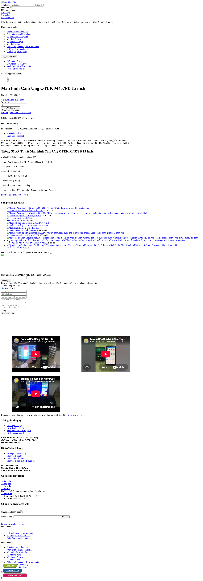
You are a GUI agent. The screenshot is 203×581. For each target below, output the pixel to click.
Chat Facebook (12, 570)
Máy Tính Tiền (7, 17)
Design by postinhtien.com (12, 524)
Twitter (13, 195)
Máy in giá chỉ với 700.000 (18, 535)
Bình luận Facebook (15, 136)
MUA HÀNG (10, 109)
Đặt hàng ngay (8, 313)
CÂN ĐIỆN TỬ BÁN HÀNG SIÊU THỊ (25, 210)
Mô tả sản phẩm (14, 133)
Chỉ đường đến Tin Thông (12, 100)
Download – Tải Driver (17, 64)
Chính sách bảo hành (16, 458)
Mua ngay (6, 280)
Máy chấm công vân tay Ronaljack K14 (24, 215)
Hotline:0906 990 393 (15, 575)
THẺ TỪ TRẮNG (15, 248)
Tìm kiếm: (5, 5)
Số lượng (5, 102)
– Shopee (6, 483)
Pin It (26, 195)
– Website (6, 481)
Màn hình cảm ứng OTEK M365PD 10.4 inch (27, 225)
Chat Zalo (10, 565)
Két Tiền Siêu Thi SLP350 (18, 220)
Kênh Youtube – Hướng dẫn (19, 66)
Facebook (5, 195)
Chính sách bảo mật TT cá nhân (21, 461)
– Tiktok (5, 488)
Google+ (20, 195)
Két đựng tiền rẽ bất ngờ (17, 538)
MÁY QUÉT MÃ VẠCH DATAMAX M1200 (27, 243)
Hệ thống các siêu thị (16, 69)
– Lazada (6, 486)
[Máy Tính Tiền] (8, 2)
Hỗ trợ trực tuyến (74, 415)
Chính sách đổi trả (15, 456)
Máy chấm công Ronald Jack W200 (22, 235)
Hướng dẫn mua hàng (16, 453)
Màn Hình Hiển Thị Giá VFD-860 (22, 230)
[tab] (104, 133)
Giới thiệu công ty (14, 61)
